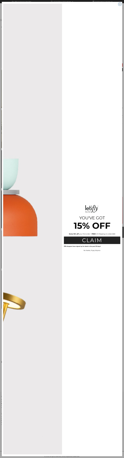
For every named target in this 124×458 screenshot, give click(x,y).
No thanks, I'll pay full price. (92, 250)
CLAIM (92, 240)
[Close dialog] (119, 4)
